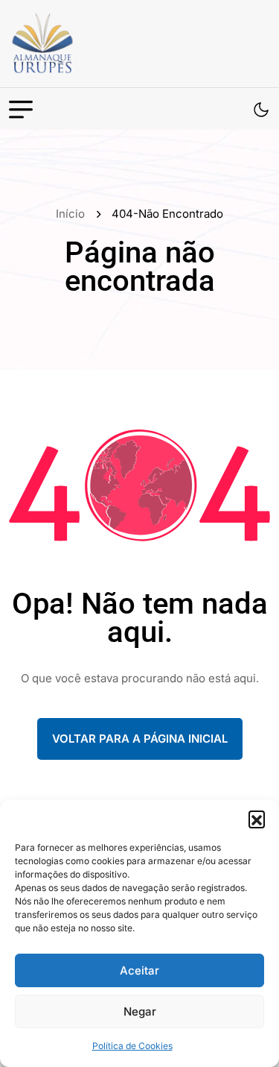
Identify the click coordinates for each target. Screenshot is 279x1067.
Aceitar (139, 970)
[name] (76, 43)
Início (73, 214)
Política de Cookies (132, 1045)
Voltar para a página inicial (140, 738)
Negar (140, 1011)
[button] (256, 818)
